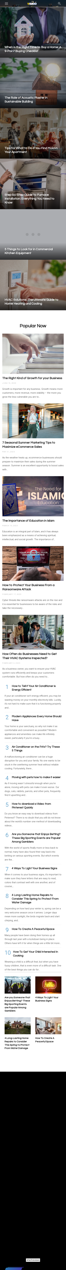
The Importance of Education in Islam (28, 520)
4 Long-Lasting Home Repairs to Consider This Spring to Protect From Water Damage (35, 899)
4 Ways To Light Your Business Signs (34, 868)
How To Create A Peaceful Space (33, 929)
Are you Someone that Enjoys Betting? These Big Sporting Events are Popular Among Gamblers (36, 838)
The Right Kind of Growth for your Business (32, 378)
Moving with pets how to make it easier (36, 777)
